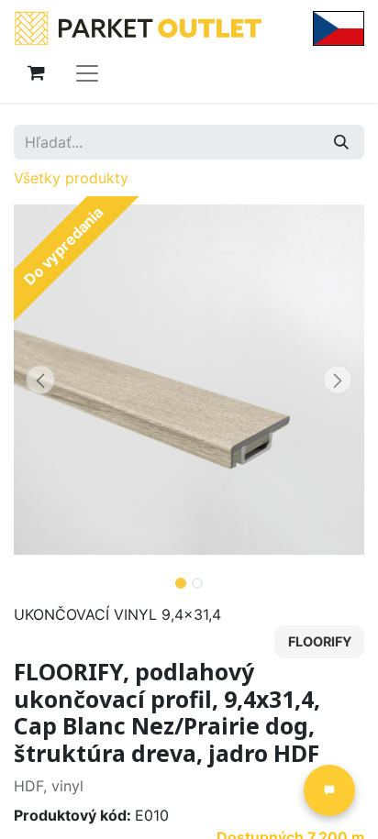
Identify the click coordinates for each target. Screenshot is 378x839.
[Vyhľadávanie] (341, 142)
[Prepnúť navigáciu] (87, 72)
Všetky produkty (71, 178)
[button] (40, 379)
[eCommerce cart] (36, 72)
